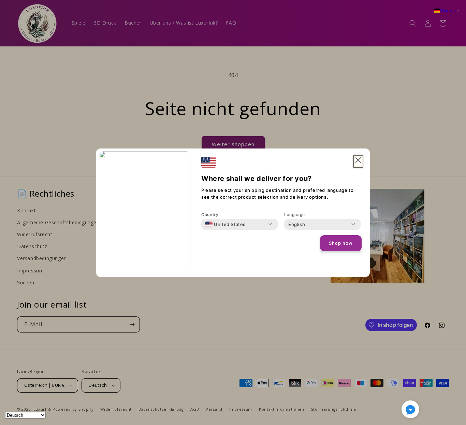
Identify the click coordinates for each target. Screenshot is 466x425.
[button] (410, 410)
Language (294, 214)
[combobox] (225, 224)
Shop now (341, 243)
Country (209, 214)
